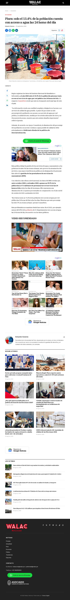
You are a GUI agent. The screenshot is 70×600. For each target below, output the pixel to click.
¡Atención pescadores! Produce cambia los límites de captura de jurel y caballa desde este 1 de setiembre (18, 432)
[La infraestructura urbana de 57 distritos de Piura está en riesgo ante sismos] (8, 493)
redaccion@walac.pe (19, 566)
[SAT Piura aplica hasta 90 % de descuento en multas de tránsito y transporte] (8, 484)
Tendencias (9, 555)
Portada (8, 541)
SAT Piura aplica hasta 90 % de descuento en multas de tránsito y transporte (34, 482)
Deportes (8, 557)
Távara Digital (45, 595)
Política (8, 552)
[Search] (63, 3)
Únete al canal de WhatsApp (39, 141)
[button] (37, 237)
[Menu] (7, 3)
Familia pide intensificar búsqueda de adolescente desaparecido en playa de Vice (36, 500)
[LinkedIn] (7, 105)
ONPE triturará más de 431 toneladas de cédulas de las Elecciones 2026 (50, 431)
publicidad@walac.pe (32, 566)
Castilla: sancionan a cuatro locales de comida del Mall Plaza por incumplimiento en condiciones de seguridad (49, 403)
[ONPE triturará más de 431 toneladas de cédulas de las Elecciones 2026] (50, 420)
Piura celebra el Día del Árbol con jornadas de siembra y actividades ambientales (36, 465)
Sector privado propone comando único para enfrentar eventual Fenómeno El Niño (18, 375)
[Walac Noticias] (35, 3)
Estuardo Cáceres (9, 26)
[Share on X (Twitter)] (9, 30)
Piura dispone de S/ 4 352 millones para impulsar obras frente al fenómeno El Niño (36, 508)
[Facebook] (7, 91)
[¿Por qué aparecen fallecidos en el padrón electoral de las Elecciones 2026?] (19, 390)
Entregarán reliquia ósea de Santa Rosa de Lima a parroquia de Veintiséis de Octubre (37, 474)
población (29, 210)
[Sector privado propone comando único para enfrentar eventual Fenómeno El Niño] (19, 362)
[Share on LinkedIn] (16, 30)
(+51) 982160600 (16, 570)
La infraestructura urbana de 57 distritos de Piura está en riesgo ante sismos (34, 491)
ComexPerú (22, 101)
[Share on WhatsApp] (13, 30)
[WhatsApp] (7, 100)
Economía (8, 549)
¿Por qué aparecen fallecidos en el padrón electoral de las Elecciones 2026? (19, 401)
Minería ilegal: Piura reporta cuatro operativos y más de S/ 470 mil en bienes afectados (50, 375)
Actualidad (8, 14)
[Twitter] (7, 96)
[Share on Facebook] (6, 30)
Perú (7, 546)
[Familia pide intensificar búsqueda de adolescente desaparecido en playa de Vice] (8, 502)
